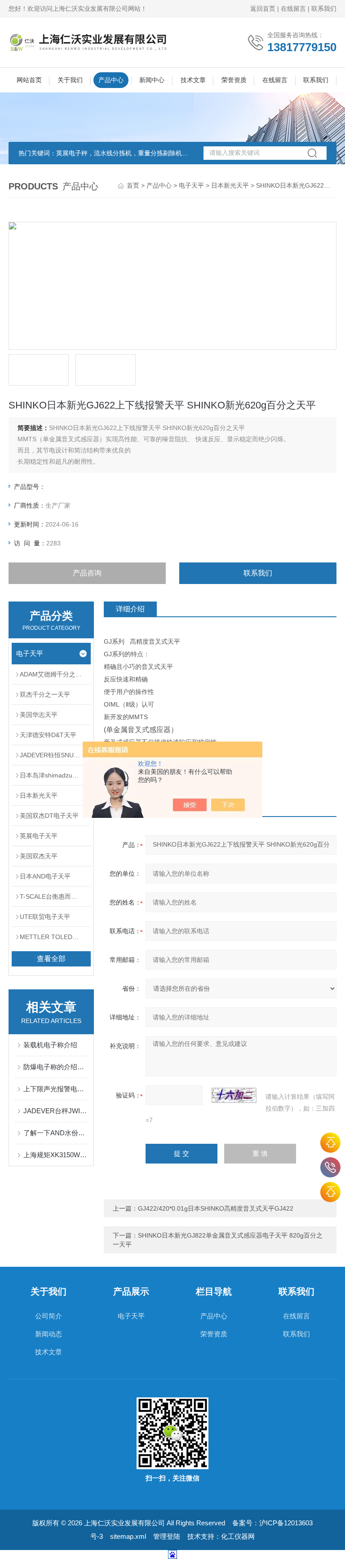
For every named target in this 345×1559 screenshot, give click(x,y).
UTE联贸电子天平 (45, 916)
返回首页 (262, 8)
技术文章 (193, 79)
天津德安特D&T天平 (48, 734)
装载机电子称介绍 (50, 1045)
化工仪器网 (238, 1536)
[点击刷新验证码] (234, 1095)
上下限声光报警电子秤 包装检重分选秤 (55, 1089)
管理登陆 (166, 1536)
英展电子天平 (39, 835)
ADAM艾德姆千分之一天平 (55, 674)
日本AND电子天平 (45, 876)
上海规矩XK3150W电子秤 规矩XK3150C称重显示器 (55, 1155)
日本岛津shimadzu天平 (52, 775)
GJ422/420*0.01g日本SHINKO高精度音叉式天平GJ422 (215, 1208)
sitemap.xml (128, 1536)
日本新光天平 (230, 185)
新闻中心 (151, 79)
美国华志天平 (39, 714)
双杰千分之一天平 (45, 694)
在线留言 (293, 8)
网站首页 (29, 79)
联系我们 (323, 8)
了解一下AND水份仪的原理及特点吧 (55, 1133)
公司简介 (48, 1316)
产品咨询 (87, 573)
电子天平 (191, 185)
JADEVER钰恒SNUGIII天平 (55, 755)
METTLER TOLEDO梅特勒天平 (55, 936)
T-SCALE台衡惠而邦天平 (55, 896)
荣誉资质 (234, 79)
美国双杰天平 (39, 856)
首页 (133, 185)
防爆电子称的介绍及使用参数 (55, 1067)
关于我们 (70, 79)
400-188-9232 (330, 1167)
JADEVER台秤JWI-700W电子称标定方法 (55, 1111)
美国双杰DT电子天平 (49, 815)
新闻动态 (48, 1334)
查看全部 (51, 958)
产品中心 (111, 79)
